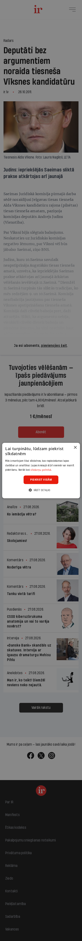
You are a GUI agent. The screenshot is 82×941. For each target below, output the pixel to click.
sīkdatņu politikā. (41, 470)
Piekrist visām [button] (41, 479)
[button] (41, 490)
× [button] (75, 447)
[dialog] (41, 470)
